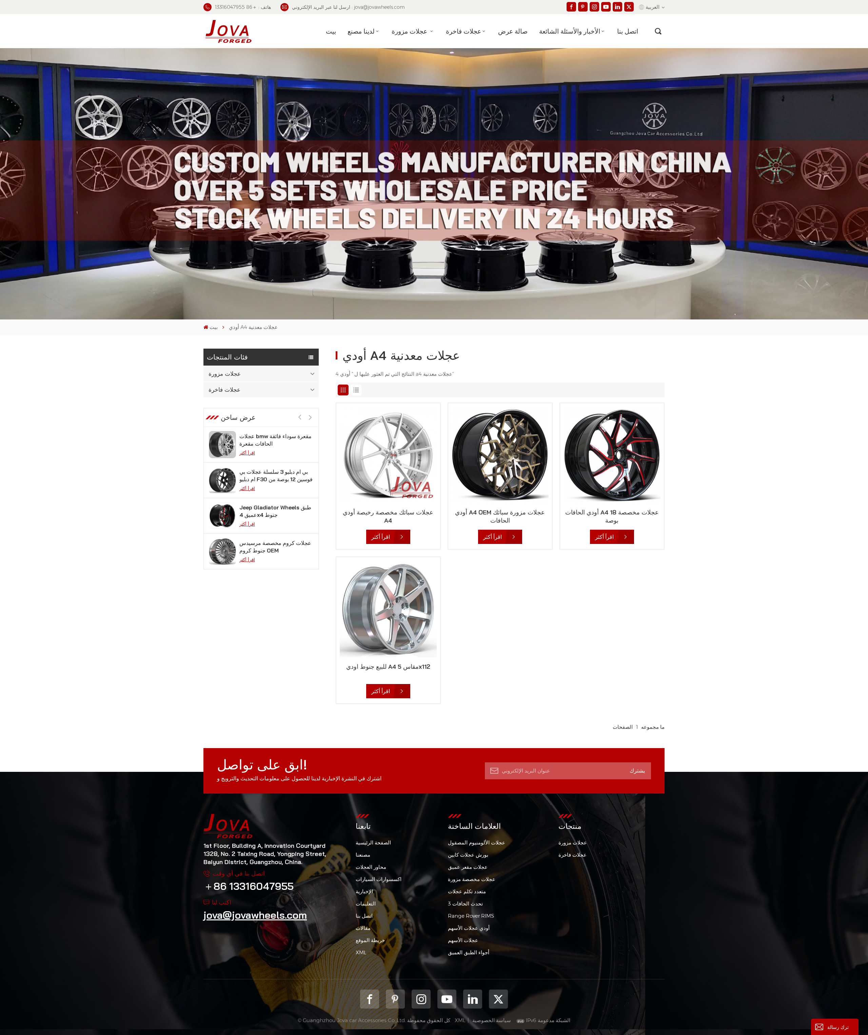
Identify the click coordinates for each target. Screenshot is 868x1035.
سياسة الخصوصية (491, 1020)
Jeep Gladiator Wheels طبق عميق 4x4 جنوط (275, 475)
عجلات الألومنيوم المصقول (476, 842)
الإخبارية (364, 891)
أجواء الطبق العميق (468, 952)
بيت (331, 31)
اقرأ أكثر (247, 452)
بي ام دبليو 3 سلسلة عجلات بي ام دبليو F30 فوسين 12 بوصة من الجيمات (276, 440)
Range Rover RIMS (471, 916)
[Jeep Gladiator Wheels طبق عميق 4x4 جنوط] (222, 480)
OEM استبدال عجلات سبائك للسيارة (270, 547)
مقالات (363, 928)
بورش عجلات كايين (468, 855)
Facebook (369, 999)
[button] (310, 417)
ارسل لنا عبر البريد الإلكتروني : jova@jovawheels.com (348, 7)
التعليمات (366, 903)
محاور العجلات (371, 867)
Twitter (498, 999)
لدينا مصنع (361, 31)
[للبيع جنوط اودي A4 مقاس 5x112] (388, 609)
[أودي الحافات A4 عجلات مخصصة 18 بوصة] (612, 455)
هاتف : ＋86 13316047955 (243, 7)
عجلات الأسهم (463, 940)
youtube (446, 999)
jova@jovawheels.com (255, 915)
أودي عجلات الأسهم (469, 928)
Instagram (421, 999)
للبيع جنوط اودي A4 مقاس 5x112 (388, 666)
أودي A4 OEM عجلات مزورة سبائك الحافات (500, 516)
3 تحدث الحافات (465, 903)
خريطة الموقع (370, 940)
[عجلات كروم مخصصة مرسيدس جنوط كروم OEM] (222, 515)
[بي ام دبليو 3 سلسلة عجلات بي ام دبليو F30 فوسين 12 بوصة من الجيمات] (222, 444)
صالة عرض (513, 31)
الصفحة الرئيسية (373, 842)
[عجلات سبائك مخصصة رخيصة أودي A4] (388, 455)
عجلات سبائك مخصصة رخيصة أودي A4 (388, 516)
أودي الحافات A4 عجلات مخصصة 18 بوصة (612, 516)
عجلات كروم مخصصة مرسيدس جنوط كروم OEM (275, 511)
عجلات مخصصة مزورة (471, 879)
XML (361, 952)
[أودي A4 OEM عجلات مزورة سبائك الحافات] (500, 455)
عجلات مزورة (410, 31)
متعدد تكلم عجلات (467, 891)
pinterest (395, 999)
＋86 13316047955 (248, 886)
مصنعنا (363, 855)
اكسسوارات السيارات (378, 879)
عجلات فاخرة (463, 31)
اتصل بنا (627, 31)
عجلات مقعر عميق (468, 867)
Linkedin (472, 999)
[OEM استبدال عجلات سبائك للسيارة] (222, 551)
